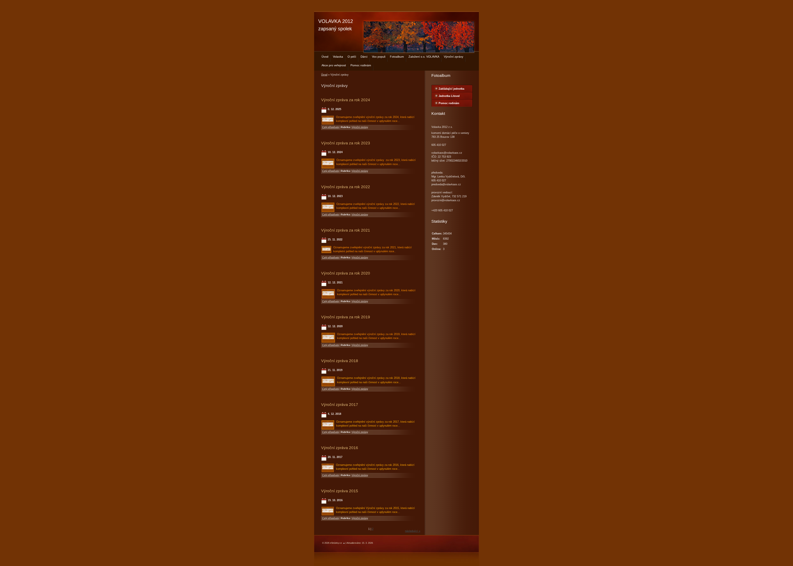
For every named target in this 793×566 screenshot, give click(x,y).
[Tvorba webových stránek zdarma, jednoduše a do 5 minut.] (344, 543)
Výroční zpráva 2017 (339, 404)
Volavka (338, 56)
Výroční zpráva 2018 (339, 361)
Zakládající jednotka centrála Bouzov (451, 89)
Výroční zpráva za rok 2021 (345, 230)
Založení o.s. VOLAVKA (423, 56)
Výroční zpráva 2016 (339, 448)
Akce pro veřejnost (334, 65)
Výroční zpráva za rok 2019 (345, 317)
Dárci (364, 56)
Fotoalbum (397, 56)
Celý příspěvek (330, 127)
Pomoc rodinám (360, 65)
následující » (412, 531)
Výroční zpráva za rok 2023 (345, 143)
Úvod (325, 56)
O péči (352, 56)
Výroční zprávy (453, 56)
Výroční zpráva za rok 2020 (345, 273)
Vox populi (378, 56)
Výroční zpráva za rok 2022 (345, 187)
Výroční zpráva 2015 (339, 491)
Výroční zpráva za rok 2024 (345, 100)
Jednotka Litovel (449, 96)
